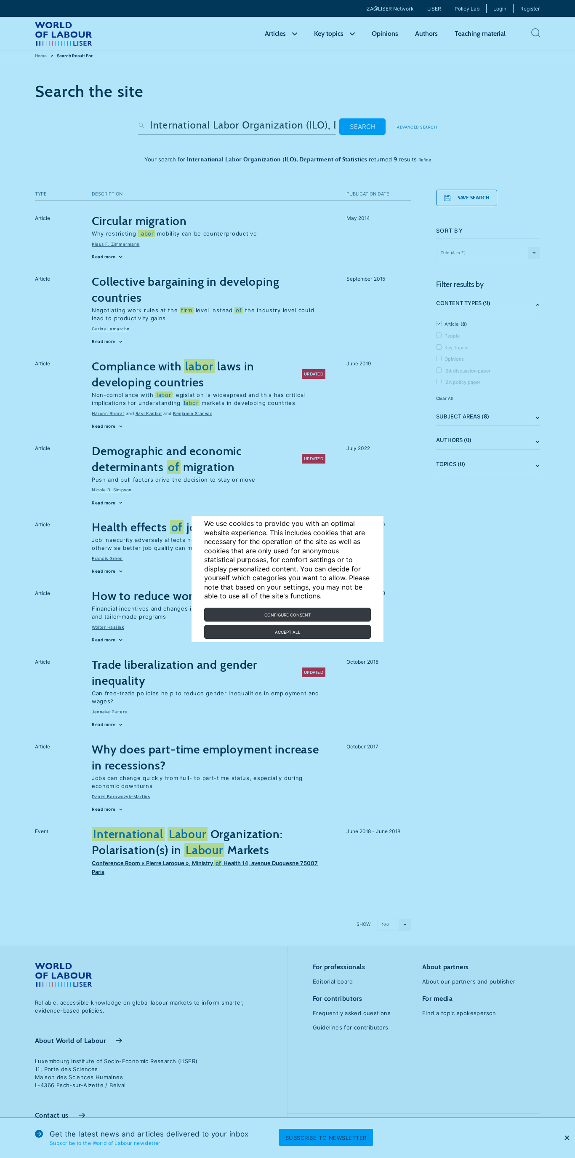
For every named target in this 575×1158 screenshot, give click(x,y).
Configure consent (287, 614)
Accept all (288, 632)
